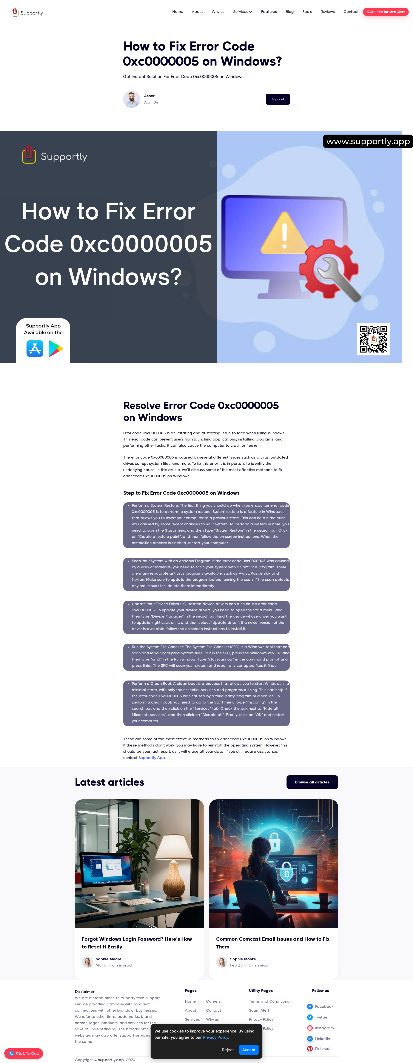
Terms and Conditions (269, 1001)
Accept (249, 1050)
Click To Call (27, 1053)
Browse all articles (312, 782)
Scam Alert (259, 1010)
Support (277, 99)
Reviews (328, 11)
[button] (243, 11)
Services (192, 1019)
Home (177, 11)
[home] (23, 11)
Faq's (307, 11)
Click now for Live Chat (386, 12)
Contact (351, 11)
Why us (218, 11)
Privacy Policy (261, 1019)
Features (269, 11)
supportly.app (111, 1060)
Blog (290, 11)
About (197, 11)
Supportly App (152, 758)
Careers (213, 1001)
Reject (228, 1050)
